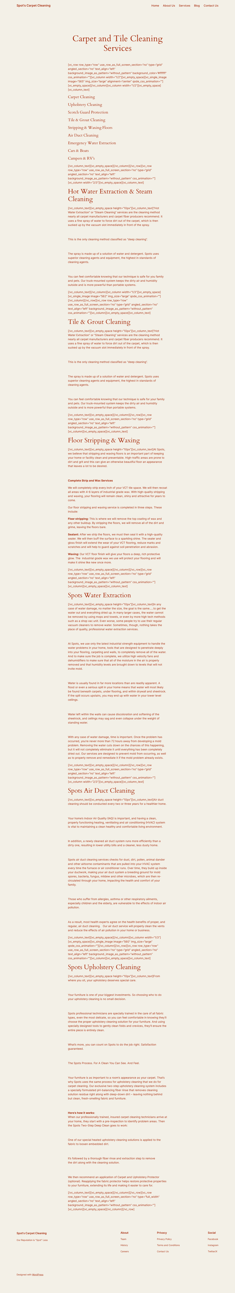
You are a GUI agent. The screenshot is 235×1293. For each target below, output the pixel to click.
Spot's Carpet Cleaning (34, 5)
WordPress (37, 1274)
